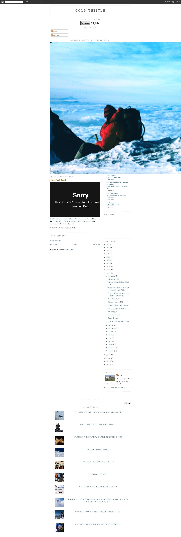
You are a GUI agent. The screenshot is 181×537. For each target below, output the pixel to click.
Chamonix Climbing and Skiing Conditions (118, 183)
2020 (108, 260)
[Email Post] (73, 227)
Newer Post (53, 244)
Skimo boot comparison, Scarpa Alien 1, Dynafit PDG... (118, 288)
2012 (108, 358)
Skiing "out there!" (114, 315)
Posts (55, 31)
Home (75, 244)
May (110, 338)
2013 (108, 355)
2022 (108, 254)
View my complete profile (114, 387)
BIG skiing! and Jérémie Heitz (118, 305)
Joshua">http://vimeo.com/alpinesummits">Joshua (70, 221)
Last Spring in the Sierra (114, 177)
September (112, 328)
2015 (108, 270)
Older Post (96, 244)
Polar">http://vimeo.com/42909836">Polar (64, 219)
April (110, 341)
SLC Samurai (111, 203)
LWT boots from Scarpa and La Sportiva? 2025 (98, 511)
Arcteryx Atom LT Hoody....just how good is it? (98, 524)
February (112, 348)
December (112, 276)
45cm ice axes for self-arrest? (98, 462)
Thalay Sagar (112, 311)
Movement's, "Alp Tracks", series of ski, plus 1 (98, 412)
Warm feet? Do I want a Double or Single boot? (98, 437)
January (111, 351)
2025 (108, 247)
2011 (108, 361)
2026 (108, 244)
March (111, 344)
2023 (108, 251)
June (110, 335)
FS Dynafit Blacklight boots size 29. (98, 424)
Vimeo (52, 224)
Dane (120, 375)
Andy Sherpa (111, 175)
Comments (56, 35)
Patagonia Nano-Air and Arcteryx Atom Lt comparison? (119, 294)
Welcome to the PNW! (115, 302)
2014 (108, 273)
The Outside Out (112, 193)
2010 (108, 364)
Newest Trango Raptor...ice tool (118, 321)
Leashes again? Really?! (98, 449)
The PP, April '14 (113, 299)
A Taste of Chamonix (113, 205)
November (112, 279)
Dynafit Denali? (113, 318)
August (111, 332)
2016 (108, 267)
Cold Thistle (90, 10)
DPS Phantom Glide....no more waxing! (98, 487)
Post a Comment (55, 240)
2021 (108, 257)
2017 (108, 263)
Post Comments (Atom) (66, 249)
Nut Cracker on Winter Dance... (118, 308)
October (111, 325)
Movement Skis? (98, 474)
